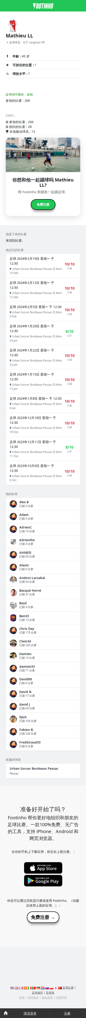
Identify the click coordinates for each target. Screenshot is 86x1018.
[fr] (21, 988)
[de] (38, 988)
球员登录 (30, 1013)
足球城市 (37, 993)
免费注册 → (43, 917)
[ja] (56, 988)
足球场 (50, 993)
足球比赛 (68, 988)
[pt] (34, 988)
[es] (25, 988)
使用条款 (33, 997)
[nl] (42, 988)
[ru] (47, 988)
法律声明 (61, 997)
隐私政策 (47, 997)
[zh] (60, 988)
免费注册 (43, 204)
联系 (22, 997)
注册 (67, 1013)
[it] (29, 988)
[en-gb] (16, 988)
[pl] (51, 988)
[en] (12, 988)
